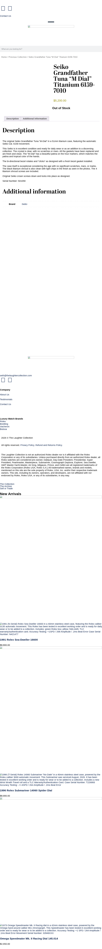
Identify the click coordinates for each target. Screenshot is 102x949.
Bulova (3, 429)
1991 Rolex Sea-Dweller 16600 (19, 639)
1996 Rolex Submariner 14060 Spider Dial (26, 790)
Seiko (24, 204)
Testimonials (6, 399)
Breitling (4, 424)
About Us (4, 394)
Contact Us (5, 16)
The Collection (7, 484)
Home (4, 57)
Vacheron (4, 426)
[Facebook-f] (3, 8)
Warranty (4, 409)
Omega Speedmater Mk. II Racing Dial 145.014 (29, 938)
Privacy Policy (27, 445)
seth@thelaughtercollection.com (16, 375)
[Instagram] (10, 8)
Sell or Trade (6, 488)
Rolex (3, 421)
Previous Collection (18, 57)
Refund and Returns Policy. (49, 445)
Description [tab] (12, 118)
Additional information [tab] (35, 118)
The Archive (6, 486)
